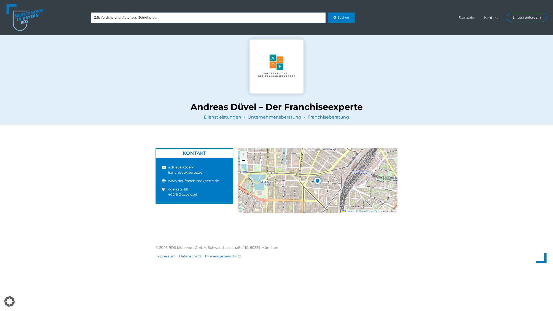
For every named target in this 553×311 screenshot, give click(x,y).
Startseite (467, 18)
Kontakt (491, 18)
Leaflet (349, 211)
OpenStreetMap (369, 211)
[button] (317, 180)
